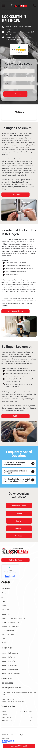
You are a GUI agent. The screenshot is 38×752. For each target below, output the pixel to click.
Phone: (6, 76)
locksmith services (17, 138)
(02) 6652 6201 (7, 683)
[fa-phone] (34, 7)
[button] (3, 5)
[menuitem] (19, 593)
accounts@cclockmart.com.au (11, 688)
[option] (19, 111)
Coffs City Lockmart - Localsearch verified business (10, 572)
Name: (6, 68)
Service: (6, 84)
